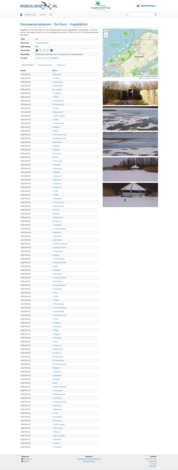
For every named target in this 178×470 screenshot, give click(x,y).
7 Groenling (56, 338)
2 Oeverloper (57, 281)
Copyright (152, 466)
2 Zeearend (56, 183)
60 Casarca (57, 221)
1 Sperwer (56, 323)
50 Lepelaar (57, 89)
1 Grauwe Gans (58, 202)
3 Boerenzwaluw (58, 394)
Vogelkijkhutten (30, 15)
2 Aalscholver (57, 82)
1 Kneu (55, 191)
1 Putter (55, 119)
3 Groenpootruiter (59, 135)
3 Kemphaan (57, 417)
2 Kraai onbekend (59, 308)
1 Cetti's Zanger (58, 116)
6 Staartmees (57, 357)
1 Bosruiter (56, 165)
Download (152, 461)
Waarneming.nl (89, 461)
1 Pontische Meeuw (60, 244)
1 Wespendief (57, 112)
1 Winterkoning (58, 304)
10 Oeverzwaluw (59, 285)
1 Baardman (57, 232)
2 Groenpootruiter (59, 138)
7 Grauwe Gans (58, 104)
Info (50, 15)
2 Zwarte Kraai (58, 123)
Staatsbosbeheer (42, 43)
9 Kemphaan (57, 142)
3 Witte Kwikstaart (59, 387)
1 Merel (55, 131)
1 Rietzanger (57, 274)
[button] (121, 77)
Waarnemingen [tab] (28, 65)
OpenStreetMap (145, 76)
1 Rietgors (56, 334)
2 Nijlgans (56, 127)
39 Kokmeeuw (58, 101)
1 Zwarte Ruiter (58, 311)
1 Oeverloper (57, 390)
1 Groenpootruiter (59, 247)
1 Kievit (55, 341)
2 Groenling (56, 421)
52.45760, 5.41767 (150, 78)
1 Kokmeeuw (57, 161)
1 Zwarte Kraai (58, 206)
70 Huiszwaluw (58, 360)
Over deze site (150, 459)
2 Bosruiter (56, 270)
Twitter (26, 461)
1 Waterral (56, 432)
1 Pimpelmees (57, 251)
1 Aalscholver (57, 217)
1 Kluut (55, 157)
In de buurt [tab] (60, 65)
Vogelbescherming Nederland (89, 459)
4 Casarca (56, 78)
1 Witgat (55, 330)
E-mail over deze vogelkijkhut (47, 58)
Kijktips (43, 15)
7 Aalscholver (57, 428)
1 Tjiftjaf (55, 97)
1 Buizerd (56, 214)
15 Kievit (55, 210)
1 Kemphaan (57, 168)
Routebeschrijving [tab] (45, 65)
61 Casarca (56, 153)
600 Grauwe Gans (59, 364)
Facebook (27, 459)
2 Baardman (57, 74)
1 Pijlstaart (56, 172)
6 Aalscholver (57, 86)
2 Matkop (56, 146)
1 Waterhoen (57, 409)
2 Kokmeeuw (57, 240)
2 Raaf (54, 383)
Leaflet (136, 76)
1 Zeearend (56, 93)
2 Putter (55, 413)
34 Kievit (55, 108)
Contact (153, 464)
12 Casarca (56, 353)
